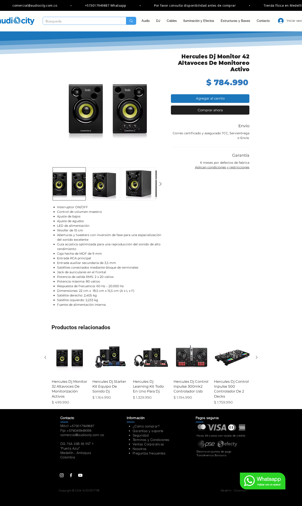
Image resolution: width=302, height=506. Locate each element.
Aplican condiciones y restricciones (222, 167)
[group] (151, 372)
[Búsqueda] (131, 21)
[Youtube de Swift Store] (80, 475)
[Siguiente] (256, 357)
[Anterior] (45, 357)
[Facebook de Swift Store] (71, 475)
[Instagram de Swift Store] (61, 475)
